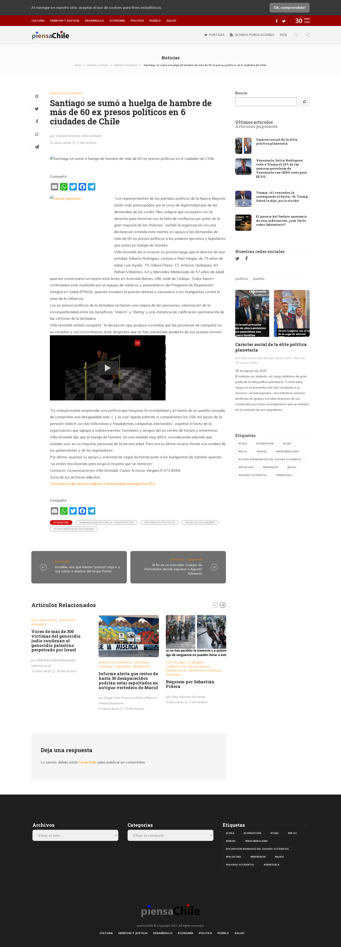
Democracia (176, 670)
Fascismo (141, 662)
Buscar (241, 93)
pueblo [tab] (258, 278)
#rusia (291, 467)
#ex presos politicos (160, 522)
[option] (61, 645)
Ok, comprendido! (290, 7)
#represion (270, 467)
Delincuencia (199, 666)
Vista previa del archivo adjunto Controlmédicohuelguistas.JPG (102, 483)
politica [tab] (241, 278)
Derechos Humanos (125, 65)
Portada (217, 35)
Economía (117, 20)
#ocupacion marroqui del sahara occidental (270, 459)
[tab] (254, 122)
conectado (88, 762)
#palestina (246, 467)
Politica (137, 20)
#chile (242, 443)
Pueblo (155, 20)
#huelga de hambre (200, 522)
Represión (141, 666)
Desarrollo (94, 20)
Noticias (62, 561)
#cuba (287, 443)
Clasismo (195, 662)
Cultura (38, 20)
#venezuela (284, 475)
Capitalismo (176, 662)
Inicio (78, 65)
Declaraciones (44, 620)
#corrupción (265, 443)
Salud (171, 20)
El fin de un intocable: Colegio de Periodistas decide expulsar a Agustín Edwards (173, 569)
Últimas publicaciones (254, 35)
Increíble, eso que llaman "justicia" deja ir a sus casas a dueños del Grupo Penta (87, 569)
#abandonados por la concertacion (106, 522)
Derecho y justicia (64, 20)
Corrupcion (176, 666)
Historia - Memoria (186, 559)
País (283, 35)
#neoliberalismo (287, 451)
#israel (262, 451)
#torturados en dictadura (74, 529)
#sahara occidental (252, 475)
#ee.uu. (243, 451)
